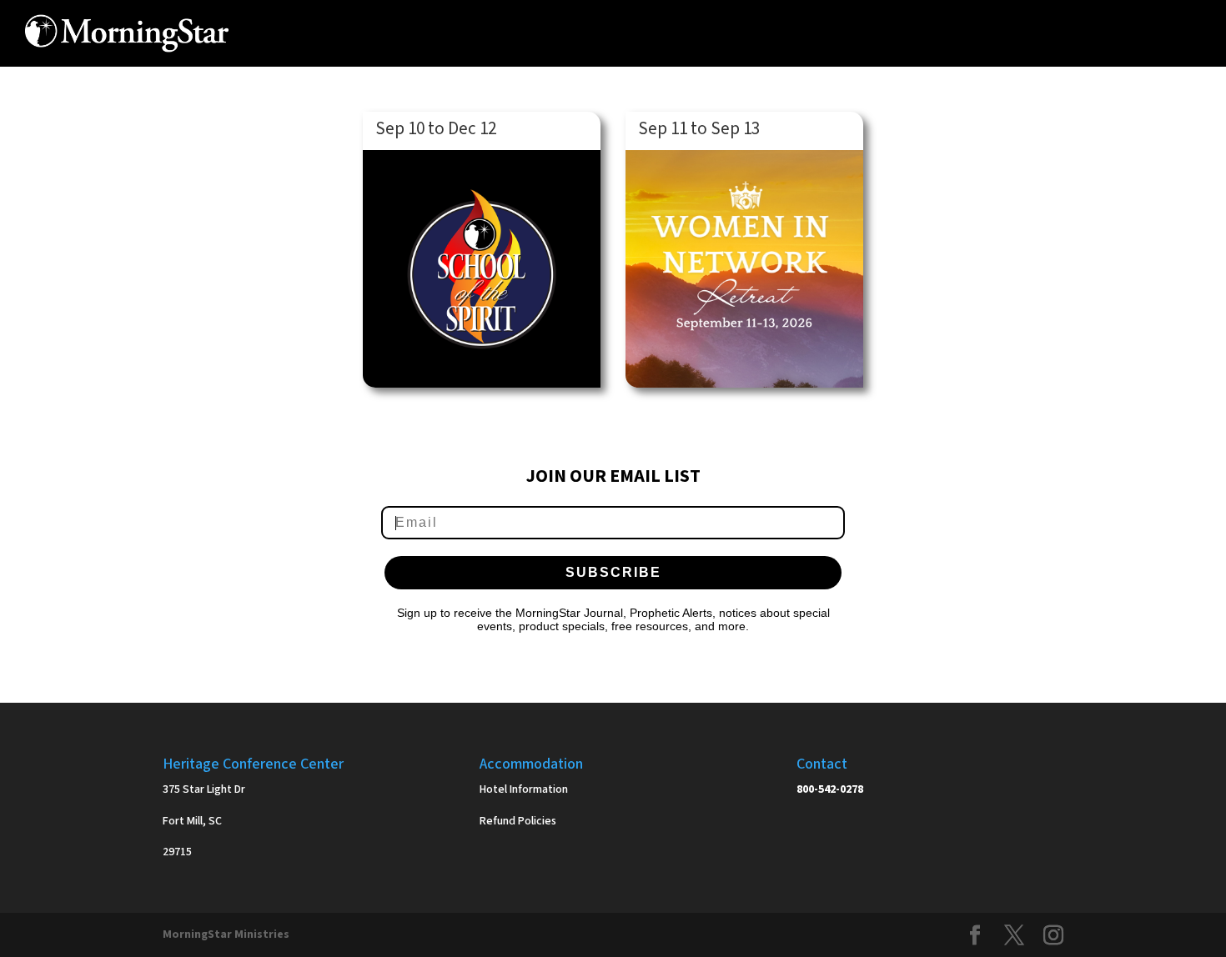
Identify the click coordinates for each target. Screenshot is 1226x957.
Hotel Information (524, 789)
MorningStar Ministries (226, 934)
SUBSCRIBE (613, 572)
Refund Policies (518, 821)
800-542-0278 (829, 789)
